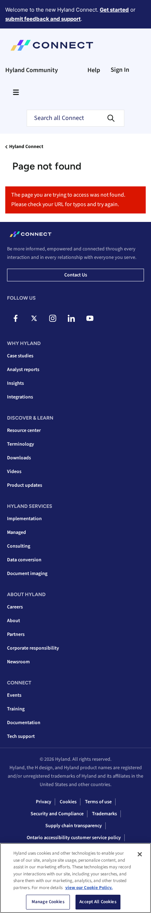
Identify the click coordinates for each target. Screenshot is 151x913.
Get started (114, 9)
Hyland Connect (26, 146)
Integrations (20, 397)
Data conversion (24, 559)
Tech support (21, 736)
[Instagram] (52, 318)
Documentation (23, 722)
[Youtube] (89, 318)
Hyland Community (31, 70)
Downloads (19, 457)
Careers (15, 607)
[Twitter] (34, 318)
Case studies (20, 355)
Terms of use (98, 801)
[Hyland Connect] (51, 45)
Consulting (18, 546)
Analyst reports (23, 369)
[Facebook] (15, 318)
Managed (16, 532)
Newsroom (18, 661)
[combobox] (75, 118)
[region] (75, 878)
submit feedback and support (43, 18)
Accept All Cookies (97, 902)
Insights (15, 383)
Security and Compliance (57, 813)
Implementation (24, 518)
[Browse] (15, 92)
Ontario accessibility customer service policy (74, 837)
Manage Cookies (48, 902)
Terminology (20, 444)
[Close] (139, 854)
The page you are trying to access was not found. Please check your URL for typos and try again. (68, 199)
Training (16, 709)
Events (14, 695)
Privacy (43, 801)
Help (93, 70)
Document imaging (27, 573)
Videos (14, 471)
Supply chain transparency (73, 825)
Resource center (24, 430)
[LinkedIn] (71, 318)
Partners (16, 634)
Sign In (120, 69)
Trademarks (104, 813)
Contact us (75, 275)
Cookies (68, 801)
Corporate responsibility (33, 648)
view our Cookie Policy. (89, 888)
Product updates (24, 485)
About (13, 620)
